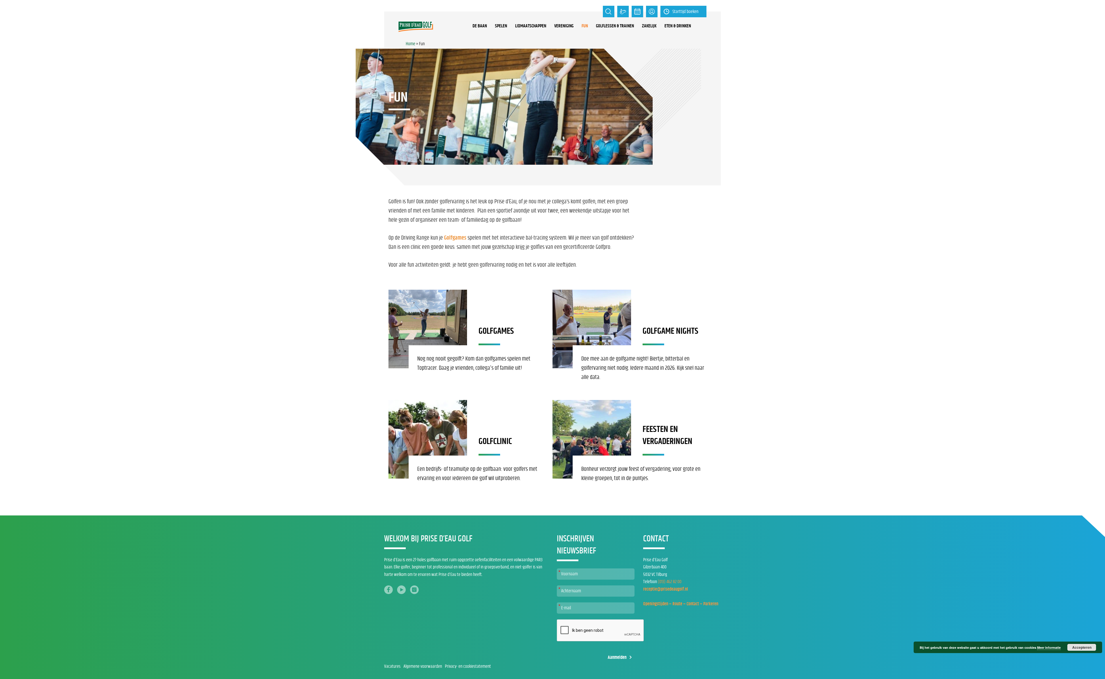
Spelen (501, 26)
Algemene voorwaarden (422, 666)
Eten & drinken (677, 26)
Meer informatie (1049, 647)
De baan (480, 26)
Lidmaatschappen (530, 26)
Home (410, 43)
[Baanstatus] (623, 11)
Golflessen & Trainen (615, 26)
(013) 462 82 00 (669, 581)
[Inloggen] (652, 11)
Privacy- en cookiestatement (468, 666)
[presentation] (600, 630)
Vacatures (392, 666)
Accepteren (1081, 647)
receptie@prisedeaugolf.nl (665, 589)
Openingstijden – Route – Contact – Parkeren (680, 604)
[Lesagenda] (637, 11)
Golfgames (455, 238)
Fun (585, 26)
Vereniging (564, 26)
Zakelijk (649, 26)
